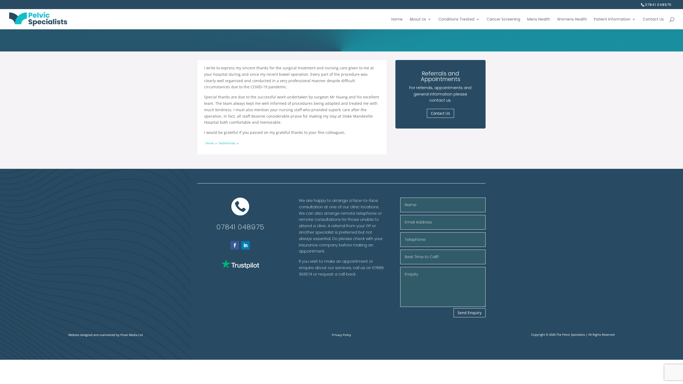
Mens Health (538, 19)
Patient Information (612, 19)
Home (397, 19)
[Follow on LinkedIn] (245, 245)
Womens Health (572, 19)
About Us (418, 19)
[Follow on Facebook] (235, 245)
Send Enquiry (470, 312)
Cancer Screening (503, 19)
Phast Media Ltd (131, 335)
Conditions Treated (456, 19)
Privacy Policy (341, 335)
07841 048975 (240, 227)
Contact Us (653, 19)
